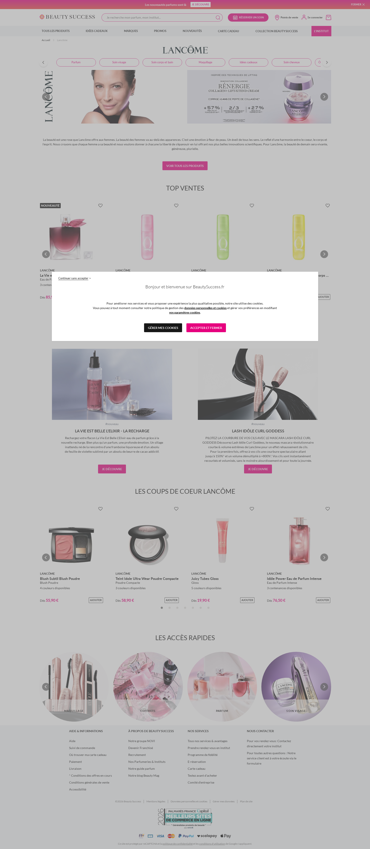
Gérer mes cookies (163, 328)
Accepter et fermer (206, 328)
